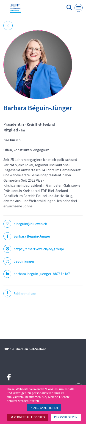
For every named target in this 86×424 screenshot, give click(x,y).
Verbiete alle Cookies (29, 417)
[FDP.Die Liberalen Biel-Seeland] (15, 10)
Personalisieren (65, 417)
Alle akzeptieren (45, 408)
